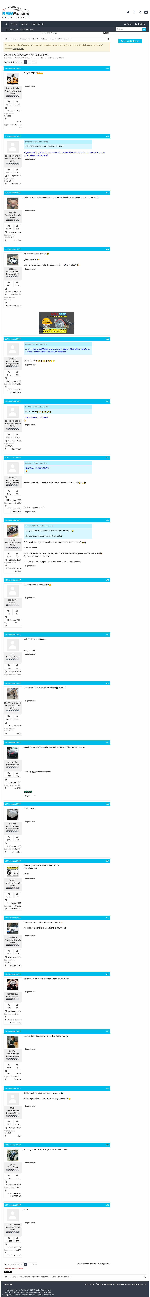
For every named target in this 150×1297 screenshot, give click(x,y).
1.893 (9, 776)
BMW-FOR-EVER (12, 703)
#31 (107, 683)
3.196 (17, 562)
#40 (107, 1205)
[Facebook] (134, 12)
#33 (107, 804)
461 (16, 1076)
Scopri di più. (18, 48)
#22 (107, 136)
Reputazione (30, 86)
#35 (107, 917)
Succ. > (34, 62)
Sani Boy (13, 1051)
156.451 (7, 1133)
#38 (107, 1088)
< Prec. (17, 62)
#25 (107, 339)
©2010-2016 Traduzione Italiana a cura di (28, 1292)
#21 (107, 68)
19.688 (9, 172)
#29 (107, 580)
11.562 (9, 104)
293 (16, 1014)
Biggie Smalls (12, 88)
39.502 (18, 906)
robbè (12, 540)
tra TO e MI (16, 294)
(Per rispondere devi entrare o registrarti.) (93, 1263)
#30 (107, 634)
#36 (107, 974)
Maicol (12, 823)
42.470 (18, 1250)
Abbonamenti (37, 24)
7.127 (9, 954)
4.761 (9, 285)
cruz (13, 654)
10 (16, 623)
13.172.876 (8, 181)
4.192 (17, 785)
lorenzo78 (12, 762)
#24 (107, 249)
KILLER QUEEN (13, 1224)
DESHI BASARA (12, 156)
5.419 (17, 849)
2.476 (9, 668)
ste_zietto (13, 600)
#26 (107, 401)
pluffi (12, 1164)
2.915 (9, 1067)
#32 (107, 742)
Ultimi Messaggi (26, 29)
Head (12, 880)
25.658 (18, 674)
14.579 (9, 719)
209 (8, 614)
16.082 (9, 897)
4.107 (9, 1124)
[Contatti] (146, 12)
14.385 (18, 384)
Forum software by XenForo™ (28, 1290)
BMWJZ (13, 358)
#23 (107, 192)
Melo (12, 1108)
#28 (107, 520)
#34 (107, 861)
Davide (44, 58)
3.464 (9, 840)
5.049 (9, 556)
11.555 (9, 1241)
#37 (107, 1031)
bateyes (13, 269)
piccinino (12, 937)
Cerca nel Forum (11, 29)
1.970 (17, 1187)
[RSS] (140, 12)
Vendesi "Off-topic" (24, 58)
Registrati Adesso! (130, 41)
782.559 (7, 116)
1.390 (9, 1178)
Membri (24, 24)
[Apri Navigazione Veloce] (108, 39)
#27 (107, 458)
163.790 (7, 962)
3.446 (9, 375)
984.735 (7, 299)
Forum (14, 24)
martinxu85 (12, 994)
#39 (107, 1145)
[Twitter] (128, 12)
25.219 (9, 229)
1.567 (9, 1008)
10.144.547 (8, 237)
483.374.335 (9, 730)
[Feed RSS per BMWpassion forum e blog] (145, 1284)
